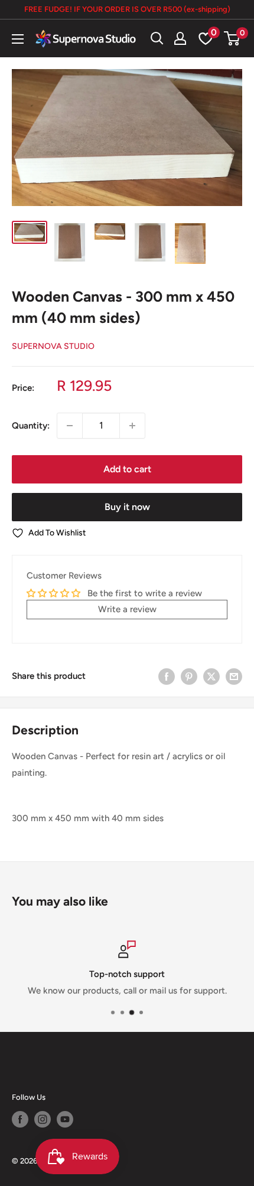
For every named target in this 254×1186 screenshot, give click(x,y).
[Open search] (157, 38)
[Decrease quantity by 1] (69, 425)
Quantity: (31, 425)
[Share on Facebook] (166, 675)
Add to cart (127, 469)
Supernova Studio (53, 346)
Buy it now (127, 506)
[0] (232, 38)
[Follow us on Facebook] (20, 1119)
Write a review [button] (127, 609)
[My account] (180, 38)
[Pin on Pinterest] (189, 675)
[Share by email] (234, 675)
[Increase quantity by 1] (132, 425)
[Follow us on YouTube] (65, 1119)
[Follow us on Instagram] (42, 1119)
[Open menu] (18, 39)
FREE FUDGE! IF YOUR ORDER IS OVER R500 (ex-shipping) (127, 9)
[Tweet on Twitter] (211, 675)
